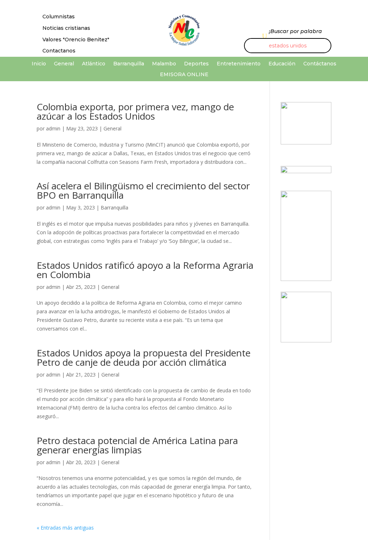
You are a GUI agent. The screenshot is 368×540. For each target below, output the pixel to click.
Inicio (39, 64)
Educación (281, 64)
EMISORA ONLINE (184, 75)
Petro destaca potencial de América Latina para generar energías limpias (137, 445)
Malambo (164, 64)
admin (53, 128)
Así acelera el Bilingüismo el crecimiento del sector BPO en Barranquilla (143, 190)
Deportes (196, 64)
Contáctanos (319, 64)
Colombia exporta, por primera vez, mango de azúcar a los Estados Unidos (135, 111)
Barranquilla (128, 64)
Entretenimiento (239, 64)
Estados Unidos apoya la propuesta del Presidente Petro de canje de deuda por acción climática (143, 357)
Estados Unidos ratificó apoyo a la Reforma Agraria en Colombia (145, 270)
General (64, 64)
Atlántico (93, 64)
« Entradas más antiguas (65, 527)
